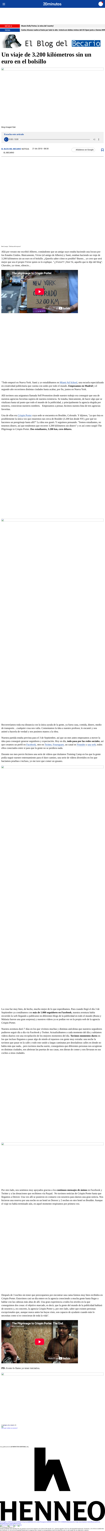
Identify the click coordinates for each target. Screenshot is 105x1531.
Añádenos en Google (85, 150)
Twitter (48, 744)
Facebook (31, 744)
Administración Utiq (72, 1522)
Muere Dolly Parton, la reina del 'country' (37, 26)
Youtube (81, 744)
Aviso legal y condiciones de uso (9, 1522)
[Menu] (4, 4)
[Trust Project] (7, 1425)
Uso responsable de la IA (14, 1523)
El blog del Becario (11, 149)
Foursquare (58, 744)
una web (92, 744)
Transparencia (44, 1522)
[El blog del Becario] (52, 41)
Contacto (80, 1522)
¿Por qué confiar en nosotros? (9, 1428)
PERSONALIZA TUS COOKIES (57, 1522)
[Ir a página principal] (52, 3)
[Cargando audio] (6, 139)
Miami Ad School (68, 382)
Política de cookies (35, 1522)
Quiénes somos (87, 1522)
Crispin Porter (25, 415)
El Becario (9, 153)
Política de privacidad (24, 1522)
